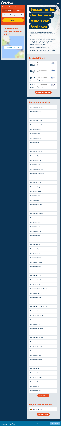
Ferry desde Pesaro (35, 266)
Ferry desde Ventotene (36, 377)
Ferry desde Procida (35, 302)
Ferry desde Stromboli (36, 350)
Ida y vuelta (8, 10)
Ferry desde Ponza (35, 284)
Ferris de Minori (39, 32)
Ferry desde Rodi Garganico (37, 315)
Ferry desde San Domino (36, 328)
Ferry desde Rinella (35, 311)
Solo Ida (18, 10)
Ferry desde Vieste (35, 386)
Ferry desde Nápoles (35, 249)
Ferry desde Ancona (35, 138)
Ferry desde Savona (35, 116)
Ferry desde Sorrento (36, 346)
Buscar (13, 20)
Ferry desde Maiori (35, 235)
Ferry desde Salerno (35, 319)
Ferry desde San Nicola (36, 337)
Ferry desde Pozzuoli (35, 297)
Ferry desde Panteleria (36, 262)
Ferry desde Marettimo (36, 240)
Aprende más (11, 424)
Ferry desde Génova (35, 111)
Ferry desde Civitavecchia (37, 107)
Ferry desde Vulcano (35, 390)
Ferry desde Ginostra (36, 204)
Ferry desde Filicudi (35, 191)
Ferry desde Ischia (35, 209)
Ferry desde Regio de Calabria (38, 306)
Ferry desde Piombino (36, 280)
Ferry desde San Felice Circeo (38, 333)
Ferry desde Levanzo (35, 218)
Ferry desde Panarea (36, 257)
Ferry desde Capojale (36, 156)
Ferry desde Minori (35, 244)
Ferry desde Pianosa (35, 275)
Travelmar (40, 65)
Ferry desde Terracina (36, 359)
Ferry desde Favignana (36, 187)
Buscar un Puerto (43, 395)
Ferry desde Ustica (35, 368)
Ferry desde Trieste (35, 364)
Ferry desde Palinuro (35, 253)
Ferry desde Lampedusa (36, 213)
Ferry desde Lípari (35, 226)
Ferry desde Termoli (35, 355)
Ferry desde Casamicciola (37, 173)
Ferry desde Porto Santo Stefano (39, 288)
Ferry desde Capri (35, 164)
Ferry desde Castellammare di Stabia (40, 178)
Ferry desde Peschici (35, 271)
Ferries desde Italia (37, 409)
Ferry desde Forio (35, 195)
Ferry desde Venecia (35, 373)
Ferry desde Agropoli (36, 125)
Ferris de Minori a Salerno (32, 64)
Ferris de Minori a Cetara (32, 86)
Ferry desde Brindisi (35, 147)
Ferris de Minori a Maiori (32, 79)
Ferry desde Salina (35, 324)
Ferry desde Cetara (35, 182)
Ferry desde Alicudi (35, 129)
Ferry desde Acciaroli (36, 120)
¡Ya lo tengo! (55, 423)
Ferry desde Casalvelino (36, 169)
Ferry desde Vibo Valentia (37, 381)
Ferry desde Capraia (35, 160)
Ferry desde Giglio (35, 200)
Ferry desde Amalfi (35, 133)
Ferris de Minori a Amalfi (32, 72)
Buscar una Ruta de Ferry (43, 92)
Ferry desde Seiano (35, 342)
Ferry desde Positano (36, 293)
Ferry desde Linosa (35, 222)
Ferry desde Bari (34, 142)
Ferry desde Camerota (36, 151)
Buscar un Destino (43, 414)
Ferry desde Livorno (35, 231)
